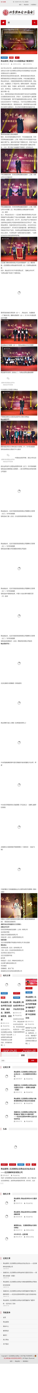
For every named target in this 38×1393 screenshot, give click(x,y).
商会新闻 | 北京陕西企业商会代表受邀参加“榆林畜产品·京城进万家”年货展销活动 (31, 982)
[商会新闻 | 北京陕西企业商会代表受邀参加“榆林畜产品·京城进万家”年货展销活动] (31, 957)
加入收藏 (3, 2)
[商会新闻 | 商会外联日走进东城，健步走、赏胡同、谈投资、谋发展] (6, 960)
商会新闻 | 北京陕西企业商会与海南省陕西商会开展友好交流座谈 (20, 1258)
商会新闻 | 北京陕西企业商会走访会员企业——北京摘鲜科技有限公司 (25, 1049)
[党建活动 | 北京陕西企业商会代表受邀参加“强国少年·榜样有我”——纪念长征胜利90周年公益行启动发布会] (6, 1092)
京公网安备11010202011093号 (13, 1333)
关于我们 (6, 1319)
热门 (17, 57)
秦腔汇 (5, 1310)
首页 (20, 4)
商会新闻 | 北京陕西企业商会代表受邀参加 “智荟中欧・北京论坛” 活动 (19, 1277)
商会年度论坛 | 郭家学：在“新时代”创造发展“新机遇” (29, 1026)
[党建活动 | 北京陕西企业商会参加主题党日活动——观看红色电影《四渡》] (6, 1065)
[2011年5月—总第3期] (6, 1214)
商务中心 (6, 1301)
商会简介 (26, 4)
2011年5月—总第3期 (21, 1209)
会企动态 (12, 1139)
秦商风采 (6, 1306)
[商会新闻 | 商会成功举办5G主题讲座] (6, 1178)
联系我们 (33, 4)
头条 (11, 57)
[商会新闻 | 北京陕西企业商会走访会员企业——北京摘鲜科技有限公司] (6, 1052)
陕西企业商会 (17, 64)
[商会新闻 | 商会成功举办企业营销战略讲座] (6, 1192)
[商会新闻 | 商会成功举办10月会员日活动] (19, 960)
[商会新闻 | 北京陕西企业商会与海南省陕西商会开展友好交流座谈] (6, 1078)
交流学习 (16, 968)
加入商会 (6, 1315)
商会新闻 (4, 57)
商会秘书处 (6, 1001)
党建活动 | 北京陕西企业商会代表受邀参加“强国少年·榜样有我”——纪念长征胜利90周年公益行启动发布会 (19, 1267)
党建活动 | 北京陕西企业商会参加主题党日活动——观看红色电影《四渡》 (25, 1063)
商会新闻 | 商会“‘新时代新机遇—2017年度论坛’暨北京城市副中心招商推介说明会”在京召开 (9, 1026)
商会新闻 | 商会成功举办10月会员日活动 (18, 981)
